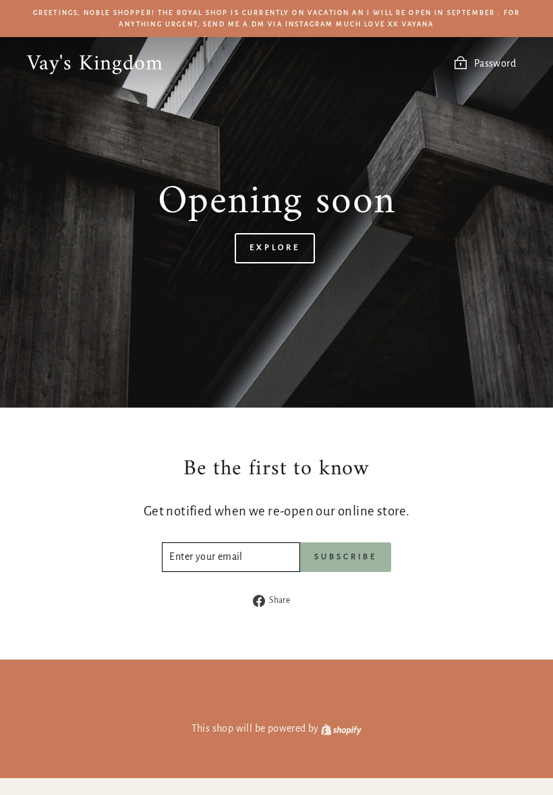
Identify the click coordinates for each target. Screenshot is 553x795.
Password (495, 63)
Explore (274, 247)
